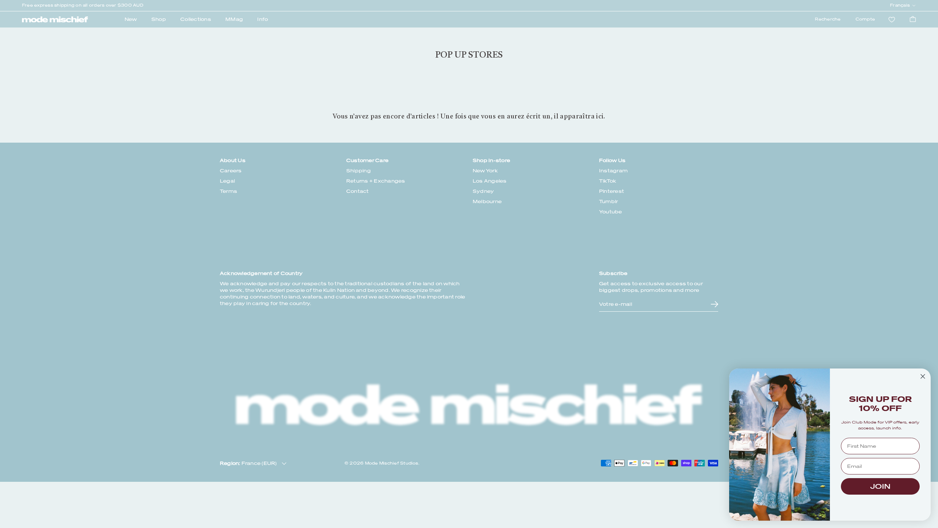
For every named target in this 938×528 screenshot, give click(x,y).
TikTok (607, 181)
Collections (195, 19)
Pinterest (611, 191)
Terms (228, 191)
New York (485, 170)
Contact (357, 191)
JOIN (880, 486)
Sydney (483, 191)
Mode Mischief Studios (391, 463)
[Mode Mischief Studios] (55, 19)
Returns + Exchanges (375, 181)
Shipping (358, 170)
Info (262, 19)
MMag (234, 19)
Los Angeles (490, 181)
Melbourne (487, 201)
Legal (227, 181)
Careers (231, 170)
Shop (158, 19)
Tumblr (608, 201)
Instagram (613, 170)
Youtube (610, 211)
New (131, 19)
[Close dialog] (923, 376)
